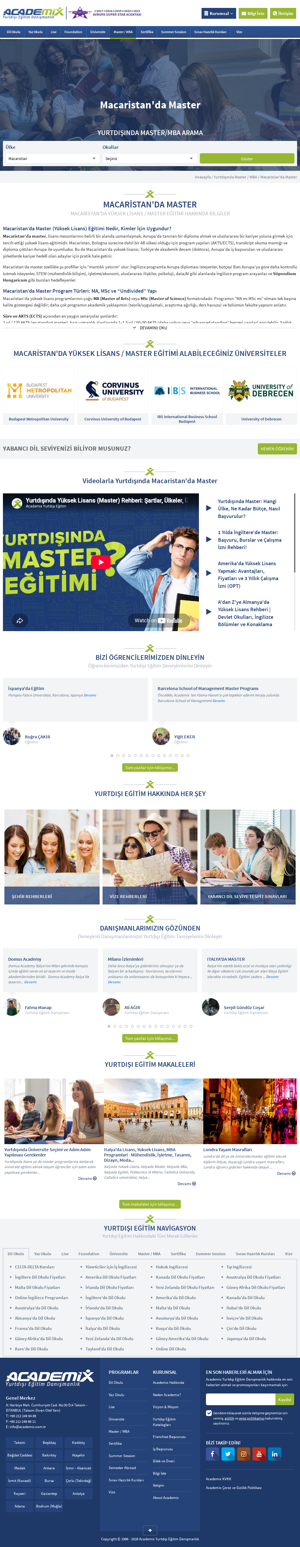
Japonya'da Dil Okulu (246, 1338)
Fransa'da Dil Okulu (33, 1328)
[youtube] (259, 1454)
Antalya (79, 1493)
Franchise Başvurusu (169, 1436)
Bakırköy (49, 1455)
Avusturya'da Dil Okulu (177, 1318)
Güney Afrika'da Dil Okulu (39, 1338)
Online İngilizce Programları (41, 1297)
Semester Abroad (122, 1467)
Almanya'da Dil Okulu (35, 1318)
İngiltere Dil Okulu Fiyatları (40, 1277)
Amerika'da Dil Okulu (176, 1297)
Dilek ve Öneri (164, 1461)
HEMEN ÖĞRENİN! (277, 449)
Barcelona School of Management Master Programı (208, 688)
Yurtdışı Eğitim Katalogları (164, 1422)
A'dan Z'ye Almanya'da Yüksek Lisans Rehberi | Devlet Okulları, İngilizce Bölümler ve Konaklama (245, 613)
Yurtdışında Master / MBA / (237, 177)
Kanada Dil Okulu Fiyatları (180, 1277)
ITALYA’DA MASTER (226, 959)
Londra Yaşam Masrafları (227, 1149)
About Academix (166, 1497)
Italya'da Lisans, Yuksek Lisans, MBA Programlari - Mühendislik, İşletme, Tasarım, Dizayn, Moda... (147, 1155)
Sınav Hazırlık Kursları (210, 32)
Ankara (49, 1468)
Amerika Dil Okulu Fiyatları (111, 1277)
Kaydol (284, 1399)
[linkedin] (274, 1454)
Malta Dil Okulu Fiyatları (37, 1287)
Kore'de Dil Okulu (31, 1349)
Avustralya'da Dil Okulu (36, 1308)
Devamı (89, 695)
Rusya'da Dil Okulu (173, 1328)
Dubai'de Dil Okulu (243, 1308)
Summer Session (173, 32)
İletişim (285, 13)
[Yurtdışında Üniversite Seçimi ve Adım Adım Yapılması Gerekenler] (56, 1111)
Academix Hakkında (168, 1382)
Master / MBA (123, 32)
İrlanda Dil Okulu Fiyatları (110, 1287)
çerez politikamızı (252, 1418)
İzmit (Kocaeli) (19, 1480)
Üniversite (97, 32)
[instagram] (243, 1454)
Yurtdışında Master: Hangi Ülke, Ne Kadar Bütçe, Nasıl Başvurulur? (249, 508)
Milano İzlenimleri (125, 959)
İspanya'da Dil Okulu (105, 1318)
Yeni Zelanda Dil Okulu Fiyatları (185, 1287)
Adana (20, 1506)
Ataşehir (78, 1455)
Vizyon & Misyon (165, 1406)
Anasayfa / (204, 177)
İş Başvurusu (163, 1449)
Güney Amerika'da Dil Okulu (182, 1338)
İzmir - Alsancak (78, 1468)
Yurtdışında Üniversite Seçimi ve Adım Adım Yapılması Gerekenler (47, 1152)
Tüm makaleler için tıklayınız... (150, 1204)
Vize (239, 32)
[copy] (150, 1530)
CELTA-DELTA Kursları (34, 1267)
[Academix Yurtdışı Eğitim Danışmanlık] (72, 12)
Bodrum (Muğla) (49, 1506)
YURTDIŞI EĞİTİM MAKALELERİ (150, 1064)
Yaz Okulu (35, 32)
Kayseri (19, 1493)
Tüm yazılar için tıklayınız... (150, 767)
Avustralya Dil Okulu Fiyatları (253, 1277)
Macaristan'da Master (278, 177)
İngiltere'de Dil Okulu (105, 1297)
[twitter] (228, 1454)
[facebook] (212, 1454)
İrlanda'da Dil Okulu (104, 1308)
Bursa (49, 1480)
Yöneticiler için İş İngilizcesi (111, 1267)
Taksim (19, 1442)
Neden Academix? (167, 1394)
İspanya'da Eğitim (26, 688)
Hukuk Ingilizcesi (172, 1267)
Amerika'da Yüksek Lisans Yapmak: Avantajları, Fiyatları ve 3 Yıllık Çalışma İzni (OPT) (248, 574)
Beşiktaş (49, 1442)
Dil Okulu (14, 32)
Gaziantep (49, 1493)
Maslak (19, 1468)
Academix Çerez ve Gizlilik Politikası (234, 1487)
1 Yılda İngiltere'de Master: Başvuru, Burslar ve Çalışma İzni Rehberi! (250, 540)
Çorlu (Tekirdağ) (78, 1480)
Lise (54, 32)
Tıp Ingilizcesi (239, 1267)
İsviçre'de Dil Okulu (244, 1318)
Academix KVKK (218, 1478)
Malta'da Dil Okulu (173, 1308)
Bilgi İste (256, 13)
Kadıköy (78, 1442)
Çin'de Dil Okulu (241, 1328)
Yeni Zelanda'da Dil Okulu (109, 1338)
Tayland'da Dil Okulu (105, 1349)
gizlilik (229, 1418)
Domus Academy (24, 959)
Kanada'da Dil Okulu (245, 1297)
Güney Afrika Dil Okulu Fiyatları (255, 1287)
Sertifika (147, 32)
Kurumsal (219, 13)
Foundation (73, 32)
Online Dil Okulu (171, 1349)
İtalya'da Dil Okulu (103, 1328)
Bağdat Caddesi (19, 1455)
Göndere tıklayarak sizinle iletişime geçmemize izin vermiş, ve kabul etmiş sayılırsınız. (250, 1418)
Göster (247, 158)
